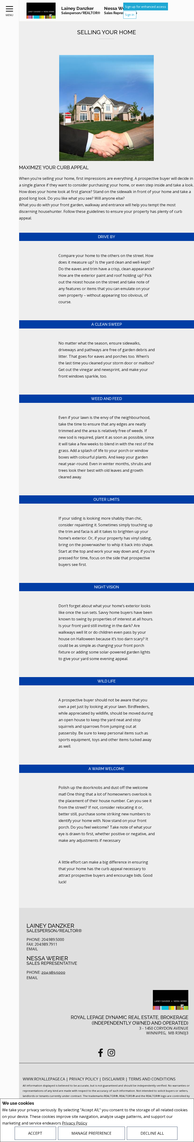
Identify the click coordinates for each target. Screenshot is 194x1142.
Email (32, 949)
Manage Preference (91, 1133)
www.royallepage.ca (44, 1079)
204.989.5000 (53, 972)
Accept (35, 1133)
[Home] (41, 11)
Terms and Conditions (152, 1079)
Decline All (152, 1133)
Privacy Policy (74, 1123)
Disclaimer (113, 1079)
